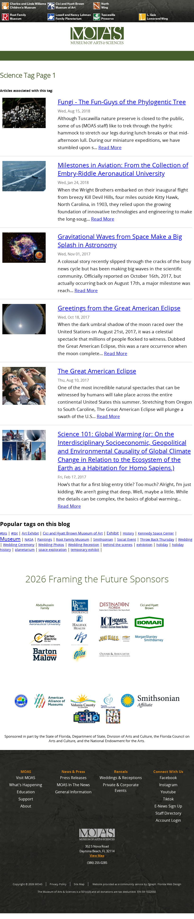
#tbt (14, 533)
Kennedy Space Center (156, 533)
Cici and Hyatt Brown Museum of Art (70, 5)
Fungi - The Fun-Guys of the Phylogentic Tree (122, 102)
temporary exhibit (85, 549)
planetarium (25, 549)
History (128, 533)
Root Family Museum (18, 16)
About (25, 806)
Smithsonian (103, 539)
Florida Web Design (169, 884)
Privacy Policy (58, 884)
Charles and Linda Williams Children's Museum (27, 5)
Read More (110, 147)
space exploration (53, 549)
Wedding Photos (51, 544)
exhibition (144, 544)
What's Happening (25, 784)
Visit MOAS (25, 777)
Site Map (79, 884)
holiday (162, 544)
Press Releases (73, 777)
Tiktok (168, 799)
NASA (29, 539)
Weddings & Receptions (121, 777)
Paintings (44, 539)
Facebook (168, 777)
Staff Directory (168, 813)
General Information (73, 791)
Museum (10, 538)
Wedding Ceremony (18, 544)
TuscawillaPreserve (108, 16)
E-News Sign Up (168, 806)
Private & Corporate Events (121, 787)
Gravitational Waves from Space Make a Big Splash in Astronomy (120, 240)
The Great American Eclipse (97, 371)
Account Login (168, 820)
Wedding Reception (83, 544)
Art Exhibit (30, 533)
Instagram (168, 784)
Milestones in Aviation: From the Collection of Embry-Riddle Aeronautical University (123, 169)
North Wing (105, 5)
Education (26, 791)
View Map (97, 855)
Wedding (185, 539)
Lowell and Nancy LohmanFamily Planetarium (72, 16)
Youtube (168, 791)
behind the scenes (117, 544)
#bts (3, 533)
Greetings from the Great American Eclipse (119, 308)
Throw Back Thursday (157, 539)
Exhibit (113, 533)
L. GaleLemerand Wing (157, 16)
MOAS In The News (73, 784)
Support (25, 799)
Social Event (126, 539)
